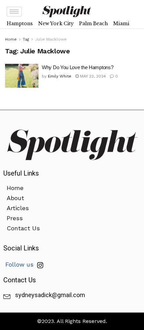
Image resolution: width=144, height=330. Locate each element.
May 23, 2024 (92, 76)
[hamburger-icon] (14, 11)
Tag (26, 39)
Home (11, 39)
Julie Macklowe (51, 39)
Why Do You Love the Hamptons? (77, 67)
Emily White (59, 76)
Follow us (20, 264)
